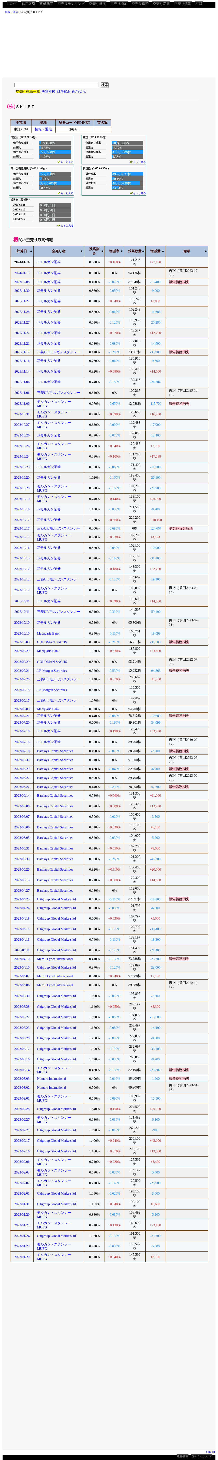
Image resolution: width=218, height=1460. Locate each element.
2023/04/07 (22, 976)
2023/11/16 (22, 361)
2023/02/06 (22, 1161)
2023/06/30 (22, 760)
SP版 (199, 4)
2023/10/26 (22, 435)
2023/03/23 (22, 1027)
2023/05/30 (22, 859)
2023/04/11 (22, 950)
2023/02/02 (22, 1183)
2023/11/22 (22, 333)
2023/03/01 (22, 1098)
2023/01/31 (22, 1204)
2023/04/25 (22, 899)
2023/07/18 (22, 731)
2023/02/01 (22, 1193)
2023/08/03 (22, 709)
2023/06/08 (22, 806)
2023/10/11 (22, 601)
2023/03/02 (22, 1087)
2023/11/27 (22, 322)
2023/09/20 (22, 679)
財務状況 (63, 91)
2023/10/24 (22, 456)
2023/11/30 (22, 290)
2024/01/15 (22, 273)
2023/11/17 (22, 352)
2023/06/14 (22, 795)
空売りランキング (71, 4)
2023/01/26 (22, 1214)
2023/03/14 (22, 1070)
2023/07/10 (22, 751)
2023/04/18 (22, 918)
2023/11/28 (22, 312)
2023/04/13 (22, 939)
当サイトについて (201, 1456)
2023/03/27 (22, 1017)
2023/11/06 (22, 382)
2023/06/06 (22, 827)
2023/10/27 (22, 424)
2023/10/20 (22, 477)
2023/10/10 (22, 622)
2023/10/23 (22, 467)
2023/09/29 (22, 651)
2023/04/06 (22, 985)
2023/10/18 (22, 509)
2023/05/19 (22, 880)
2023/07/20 (22, 722)
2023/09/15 (22, 690)
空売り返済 (140, 4)
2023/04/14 (22, 929)
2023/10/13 (22, 558)
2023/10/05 (22, 642)
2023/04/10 (22, 959)
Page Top (210, 1451)
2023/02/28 (22, 1109)
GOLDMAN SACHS (52, 642)
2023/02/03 (22, 1172)
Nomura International (51, 1078)
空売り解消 (182, 4)
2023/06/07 (22, 816)
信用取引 (28, 4)
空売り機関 (97, 4)
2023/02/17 (22, 1140)
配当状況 (79, 91)
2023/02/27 (22, 1119)
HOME (12, 4)
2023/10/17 (22, 520)
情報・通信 (11, 12)
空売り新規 (161, 4)
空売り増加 (118, 4)
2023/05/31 (22, 848)
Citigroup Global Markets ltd (56, 899)
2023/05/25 (22, 869)
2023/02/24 (22, 1130)
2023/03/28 (22, 1006)
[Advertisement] (110, 47)
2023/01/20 (22, 1257)
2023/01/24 (22, 1225)
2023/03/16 (22, 1059)
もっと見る (67, 162)
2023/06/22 (22, 787)
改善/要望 (182, 1456)
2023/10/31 (22, 414)
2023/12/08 (22, 282)
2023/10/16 (22, 548)
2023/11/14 (22, 371)
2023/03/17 (22, 1049)
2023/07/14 (22, 742)
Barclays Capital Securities (55, 751)
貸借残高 (46, 4)
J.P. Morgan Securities (52, 670)
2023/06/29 (22, 769)
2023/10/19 (22, 499)
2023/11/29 (22, 301)
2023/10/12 (22, 569)
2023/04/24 (22, 908)
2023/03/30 (22, 996)
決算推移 (48, 91)
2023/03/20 (22, 1038)
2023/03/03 (22, 1078)
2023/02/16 (22, 1151)
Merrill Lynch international (55, 959)
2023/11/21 (22, 343)
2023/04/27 (22, 890)
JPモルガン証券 (49, 262)
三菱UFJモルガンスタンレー (58, 352)
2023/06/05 (22, 837)
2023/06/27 (22, 778)
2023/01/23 (22, 1246)
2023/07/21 (22, 716)
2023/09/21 (22, 670)
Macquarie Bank (48, 633)
